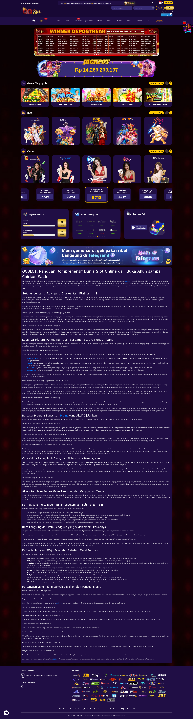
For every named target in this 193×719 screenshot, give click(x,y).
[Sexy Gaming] (127, 169)
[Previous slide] (167, 83)
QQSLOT (127, 281)
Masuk (160, 8)
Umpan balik (131, 709)
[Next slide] (170, 83)
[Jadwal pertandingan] (129, 3)
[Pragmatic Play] (35, 131)
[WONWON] (127, 131)
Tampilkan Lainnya (156, 83)
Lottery (99, 21)
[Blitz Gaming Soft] (96, 131)
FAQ (122, 709)
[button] (156, 41)
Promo (64, 415)
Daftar (170, 8)
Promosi (139, 21)
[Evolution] (158, 169)
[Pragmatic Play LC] (35, 169)
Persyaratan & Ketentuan (110, 709)
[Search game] (149, 21)
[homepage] (34, 21)
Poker (109, 21)
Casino (68, 21)
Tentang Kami (83, 709)
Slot (58, 21)
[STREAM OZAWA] (188, 28)
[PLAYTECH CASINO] (96, 169)
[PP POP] (158, 131)
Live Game (78, 21)
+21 (59, 709)
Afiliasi (170, 2)
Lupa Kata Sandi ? (167, 12)
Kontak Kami (94, 709)
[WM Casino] (66, 169)
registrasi (59, 603)
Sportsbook (89, 21)
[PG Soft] (66, 131)
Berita (129, 21)
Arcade (119, 21)
